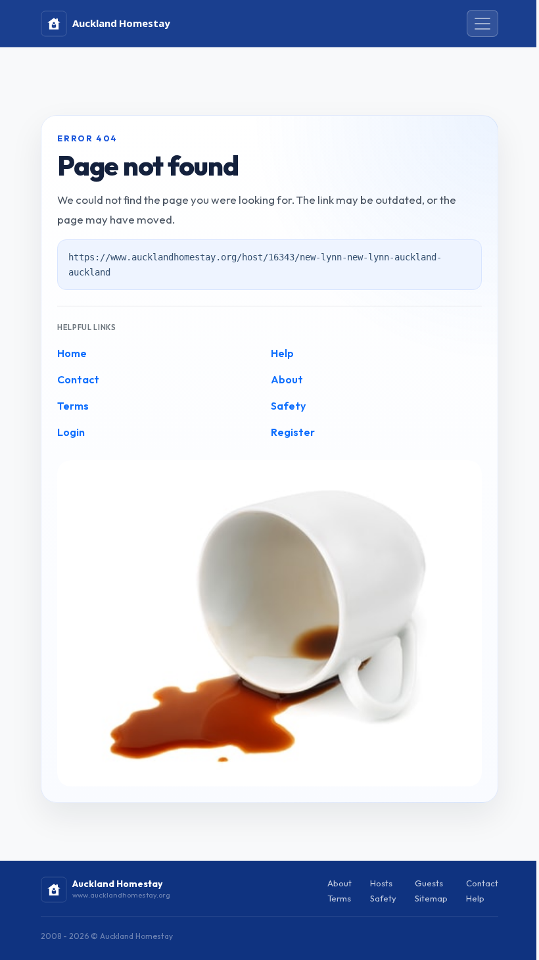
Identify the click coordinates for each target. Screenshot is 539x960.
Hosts (381, 883)
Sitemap (431, 898)
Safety (288, 405)
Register (293, 432)
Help (282, 353)
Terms (73, 405)
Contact (78, 379)
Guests (429, 883)
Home (72, 353)
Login (71, 432)
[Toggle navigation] (482, 23)
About (287, 379)
